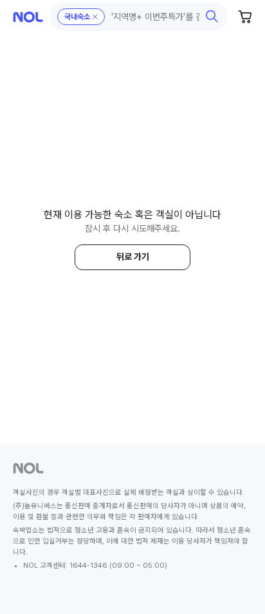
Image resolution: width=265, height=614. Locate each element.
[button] (139, 17)
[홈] (28, 17)
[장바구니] (246, 17)
